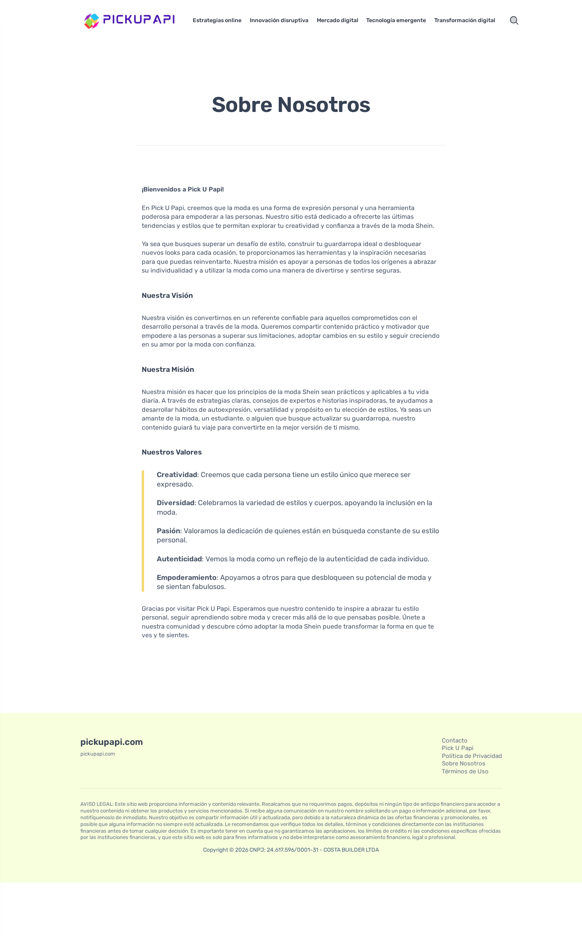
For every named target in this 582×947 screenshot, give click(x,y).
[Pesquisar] (514, 20)
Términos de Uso (465, 771)
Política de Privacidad (472, 755)
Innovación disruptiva (279, 20)
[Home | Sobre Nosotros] (130, 20)
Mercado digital (337, 20)
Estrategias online (217, 20)
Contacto (455, 740)
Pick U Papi (458, 748)
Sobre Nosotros (463, 763)
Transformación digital (464, 20)
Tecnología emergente (396, 20)
